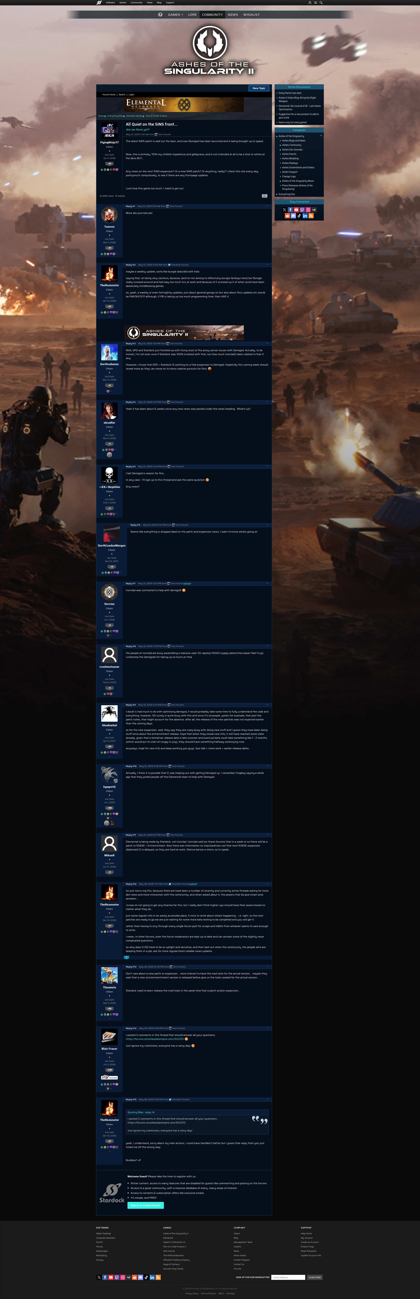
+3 (109, 443)
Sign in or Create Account (146, 1205)
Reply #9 (131, 705)
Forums (237, 1268)
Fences (99, 1246)
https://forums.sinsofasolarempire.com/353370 (155, 1039)
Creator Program (242, 1260)
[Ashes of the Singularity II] (210, 49)
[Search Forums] (321, 2)
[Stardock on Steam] (314, 210)
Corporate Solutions (105, 1238)
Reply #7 (131, 583)
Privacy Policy (192, 1293)
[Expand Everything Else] (277, 194)
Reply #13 (131, 967)
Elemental (168, 1238)
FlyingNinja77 (109, 142)
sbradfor (109, 423)
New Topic (259, 88)
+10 (109, 163)
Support (170, 2)
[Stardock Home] (99, 3)
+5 (109, 688)
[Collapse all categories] (321, 135)
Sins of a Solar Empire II (174, 1246)
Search (122, 94)
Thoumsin (109, 987)
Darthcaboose (109, 364)
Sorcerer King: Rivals (173, 1268)
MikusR (109, 855)
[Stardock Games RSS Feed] (311, 216)
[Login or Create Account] (309, 2)
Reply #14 (131, 1028)
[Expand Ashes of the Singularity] (277, 136)
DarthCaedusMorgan (112, 545)
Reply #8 (131, 646)
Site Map (230, 1293)
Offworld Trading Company (176, 1260)
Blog (159, 2)
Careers (237, 1246)
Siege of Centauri (171, 1264)
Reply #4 (131, 402)
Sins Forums (164, 134)
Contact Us (239, 1264)
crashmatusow (109, 667)
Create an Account (310, 1242)
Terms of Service (208, 1293)
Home (101, 115)
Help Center (306, 1233)
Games (122, 2)
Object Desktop (103, 1233)
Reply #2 (131, 265)
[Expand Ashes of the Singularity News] (280, 181)
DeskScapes (102, 1251)
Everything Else (115, 115)
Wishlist (251, 14)
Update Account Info (311, 1255)
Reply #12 (131, 884)
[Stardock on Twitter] (284, 210)
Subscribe (315, 1277)
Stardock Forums (180, 265)
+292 (109, 1070)
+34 (109, 247)
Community (136, 2)
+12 (111, 566)
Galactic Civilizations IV (174, 1242)
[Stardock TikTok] (299, 216)
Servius (109, 604)
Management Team (243, 1242)
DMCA (221, 1293)
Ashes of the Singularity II (176, 1233)
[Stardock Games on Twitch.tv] (302, 210)
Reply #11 (131, 835)
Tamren (109, 227)
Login (131, 94)
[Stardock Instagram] (308, 210)
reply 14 (150, 1112)
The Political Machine (173, 1255)
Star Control (169, 1251)
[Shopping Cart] (315, 2)
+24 (109, 746)
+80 (109, 1008)
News (149, 2)
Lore (192, 14)
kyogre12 (109, 787)
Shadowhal (109, 725)
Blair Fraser (109, 1049)
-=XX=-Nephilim (109, 487)
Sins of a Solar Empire (156, 115)
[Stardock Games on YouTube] (296, 210)
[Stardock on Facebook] (290, 210)
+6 (109, 625)
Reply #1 (130, 206)
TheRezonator (109, 285)
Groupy (100, 1260)
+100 (109, 808)
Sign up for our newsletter (252, 1277)
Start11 (99, 1242)
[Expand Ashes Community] (280, 145)
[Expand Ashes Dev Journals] (280, 150)
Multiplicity (101, 1255)
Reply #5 (131, 466)
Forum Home (109, 94)
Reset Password (308, 1251)
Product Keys (307, 1246)
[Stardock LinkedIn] (305, 216)
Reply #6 (135, 525)
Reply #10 (131, 766)
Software (110, 2)
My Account (307, 1238)
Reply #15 (131, 1099)
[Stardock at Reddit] (287, 216)
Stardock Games (134, 115)
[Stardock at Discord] (293, 216)
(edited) (187, 583)
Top (267, 206)
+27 (109, 306)
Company (239, 1227)
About (237, 1233)
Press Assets (240, 1255)
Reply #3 (131, 343)
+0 (109, 385)
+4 (109, 508)
